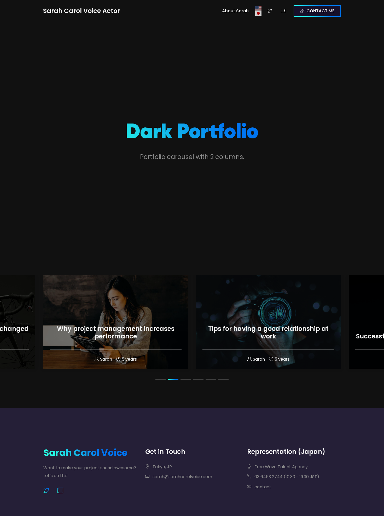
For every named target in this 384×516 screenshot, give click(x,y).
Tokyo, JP (162, 467)
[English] (258, 8)
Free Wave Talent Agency (280, 467)
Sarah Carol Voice (85, 452)
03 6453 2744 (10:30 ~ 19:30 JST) (286, 477)
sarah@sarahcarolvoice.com (182, 477)
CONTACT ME (320, 11)
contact (262, 487)
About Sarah (235, 11)
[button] (160, 379)
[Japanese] (258, 13)
